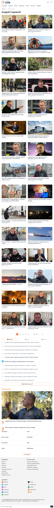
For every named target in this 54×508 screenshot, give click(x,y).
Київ (28, 442)
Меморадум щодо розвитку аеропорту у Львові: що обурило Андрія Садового (38, 136)
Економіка (21, 5)
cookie (10, 506)
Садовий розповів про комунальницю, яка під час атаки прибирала (39, 285)
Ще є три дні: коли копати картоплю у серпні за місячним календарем (23, 346)
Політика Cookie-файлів (32, 469)
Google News (33, 484)
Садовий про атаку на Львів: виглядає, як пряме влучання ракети (39, 30)
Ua (47, 2)
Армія (15, 5)
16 (36, 334)
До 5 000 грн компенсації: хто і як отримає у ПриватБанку (19, 353)
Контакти (4, 465)
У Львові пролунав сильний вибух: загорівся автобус (40, 200)
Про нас (4, 461)
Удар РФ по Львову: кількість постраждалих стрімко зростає (13, 179)
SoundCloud (33, 489)
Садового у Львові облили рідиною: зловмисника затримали (37, 115)
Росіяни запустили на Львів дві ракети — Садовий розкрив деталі (39, 242)
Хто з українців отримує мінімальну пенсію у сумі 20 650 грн (20, 372)
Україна (5, 5)
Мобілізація (30, 448)
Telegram (6, 484)
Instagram (6, 489)
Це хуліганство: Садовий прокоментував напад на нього (12, 115)
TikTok (31, 482)
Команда (4, 471)
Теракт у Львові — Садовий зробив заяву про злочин (14, 242)
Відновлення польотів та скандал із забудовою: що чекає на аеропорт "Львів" (39, 51)
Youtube (6, 482)
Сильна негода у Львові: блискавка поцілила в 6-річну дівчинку (40, 72)
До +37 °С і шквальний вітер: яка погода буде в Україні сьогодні (21, 369)
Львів (3, 448)
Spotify (31, 487)
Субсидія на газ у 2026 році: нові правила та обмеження (19, 380)
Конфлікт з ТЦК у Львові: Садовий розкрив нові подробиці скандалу (13, 72)
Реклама (4, 467)
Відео (39, 5)
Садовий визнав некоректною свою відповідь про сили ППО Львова (37, 157)
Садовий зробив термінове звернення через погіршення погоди (40, 327)
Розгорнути (27, 454)
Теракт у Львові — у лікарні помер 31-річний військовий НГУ (14, 221)
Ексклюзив (4, 442)
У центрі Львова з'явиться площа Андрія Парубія (13, 136)
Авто (28, 431)
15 (34, 334)
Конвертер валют (6, 475)
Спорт (27, 5)
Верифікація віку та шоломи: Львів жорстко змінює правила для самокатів (13, 94)
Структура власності (7, 469)
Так (52, 506)
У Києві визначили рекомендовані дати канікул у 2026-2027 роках (22, 342)
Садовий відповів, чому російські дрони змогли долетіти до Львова (38, 179)
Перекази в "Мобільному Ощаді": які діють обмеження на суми (21, 376)
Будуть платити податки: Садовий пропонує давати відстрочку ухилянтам (40, 94)
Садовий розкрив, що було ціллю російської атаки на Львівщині (39, 263)
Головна (3, 8)
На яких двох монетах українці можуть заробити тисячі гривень (21, 350)
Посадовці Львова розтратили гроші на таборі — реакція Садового (38, 306)
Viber (5, 487)
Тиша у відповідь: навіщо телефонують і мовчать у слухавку (20, 365)
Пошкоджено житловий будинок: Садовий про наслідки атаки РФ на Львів (13, 200)
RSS (31, 492)
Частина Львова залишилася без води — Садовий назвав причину (39, 221)
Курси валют (5, 473)
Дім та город (5, 437)
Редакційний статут (32, 465)
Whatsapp (6, 494)
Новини (11, 5)
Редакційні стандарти (32, 467)
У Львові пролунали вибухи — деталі (11, 284)
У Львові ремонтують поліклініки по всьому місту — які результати (13, 327)
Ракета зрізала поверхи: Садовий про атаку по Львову (13, 30)
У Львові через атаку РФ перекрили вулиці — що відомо (14, 306)
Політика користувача (32, 461)
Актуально (4, 431)
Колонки (33, 5)
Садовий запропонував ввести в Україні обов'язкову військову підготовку (12, 51)
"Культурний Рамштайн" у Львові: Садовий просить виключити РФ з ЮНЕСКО (13, 157)
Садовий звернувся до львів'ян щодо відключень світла (12, 263)
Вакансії (4, 463)
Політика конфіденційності (33, 463)
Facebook (6, 492)
